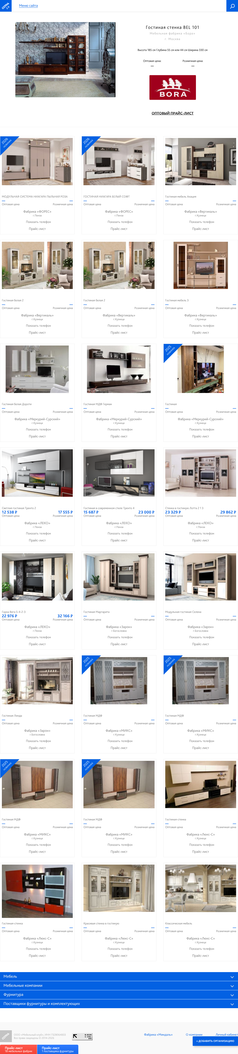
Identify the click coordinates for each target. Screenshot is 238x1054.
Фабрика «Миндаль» (158, 1035)
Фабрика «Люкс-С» (200, 836)
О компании (194, 1035)
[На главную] (6, 6)
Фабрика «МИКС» (119, 732)
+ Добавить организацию (215, 1041)
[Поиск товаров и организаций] (232, 6)
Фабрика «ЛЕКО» (37, 525)
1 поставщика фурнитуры (58, 1049)
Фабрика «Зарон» (119, 628)
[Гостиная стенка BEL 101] (65, 59)
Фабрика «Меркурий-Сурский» (37, 421)
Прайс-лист (37, 229)
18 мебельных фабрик (18, 1049)
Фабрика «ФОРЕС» (37, 213)
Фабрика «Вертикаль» (200, 213)
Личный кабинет (227, 1035)
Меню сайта (28, 6)
